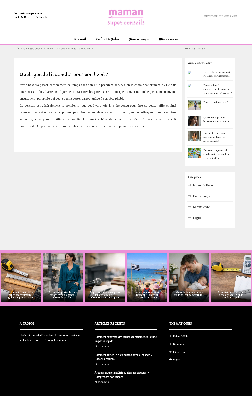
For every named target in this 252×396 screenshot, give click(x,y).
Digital (198, 218)
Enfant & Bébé (107, 39)
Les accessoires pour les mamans (49, 339)
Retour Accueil (197, 48)
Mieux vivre (168, 39)
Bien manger (139, 39)
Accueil (80, 39)
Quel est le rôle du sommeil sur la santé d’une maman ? (64, 48)
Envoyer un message (220, 16)
